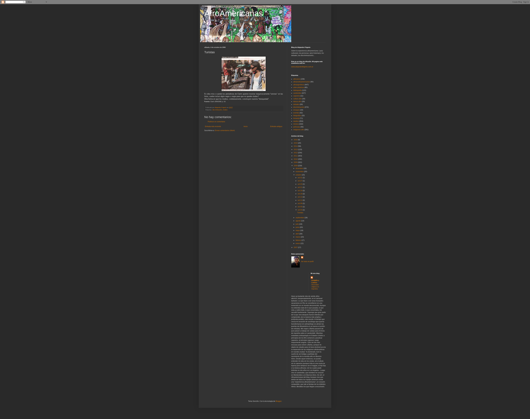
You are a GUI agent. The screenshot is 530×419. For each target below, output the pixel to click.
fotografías (297, 116)
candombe (297, 93)
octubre (299, 175)
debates (296, 104)
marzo (298, 237)
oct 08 (300, 203)
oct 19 (300, 191)
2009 (296, 162)
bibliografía (297, 90)
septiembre (300, 218)
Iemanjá (296, 118)
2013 (296, 149)
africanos (296, 79)
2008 (296, 166)
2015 (296, 143)
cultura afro (297, 99)
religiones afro (298, 130)
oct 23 (300, 184)
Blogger (278, 401)
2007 (296, 247)
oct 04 (300, 210)
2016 (296, 140)
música (296, 124)
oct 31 (300, 178)
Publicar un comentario (216, 122)
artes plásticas (298, 87)
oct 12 (300, 200)
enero (298, 243)
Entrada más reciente (213, 126)
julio (297, 224)
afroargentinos (298, 85)
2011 (296, 156)
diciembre (300, 168)
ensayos (296, 110)
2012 (296, 153)
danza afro (297, 101)
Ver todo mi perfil (307, 261)
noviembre (300, 172)
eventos (296, 113)
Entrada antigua (276, 126)
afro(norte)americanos (301, 82)
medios (225, 110)
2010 (296, 159)
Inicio (246, 126)
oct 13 (300, 197)
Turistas (300, 213)
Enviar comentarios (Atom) (225, 130)
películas (296, 127)
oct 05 (300, 207)
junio (298, 227)
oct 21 (300, 187)
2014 (296, 146)
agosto (298, 221)
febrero (298, 240)
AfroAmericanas (233, 13)
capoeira (296, 96)
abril (297, 234)
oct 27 (300, 181)
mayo (298, 230)
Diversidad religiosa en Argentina (315, 287)
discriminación (217, 110)
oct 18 (300, 194)
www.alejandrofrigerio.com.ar (302, 67)
